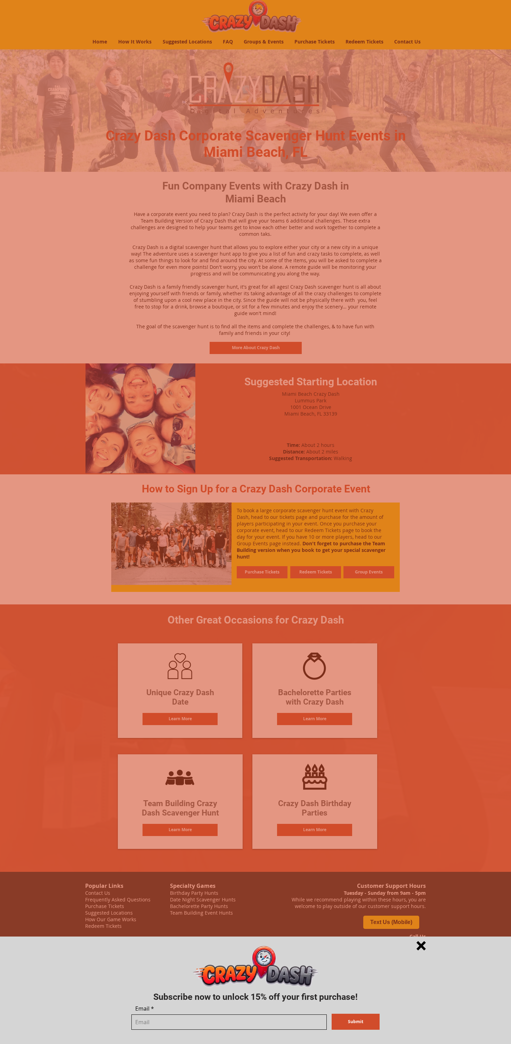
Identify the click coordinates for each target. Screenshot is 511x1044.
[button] (421, 946)
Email (142, 1008)
